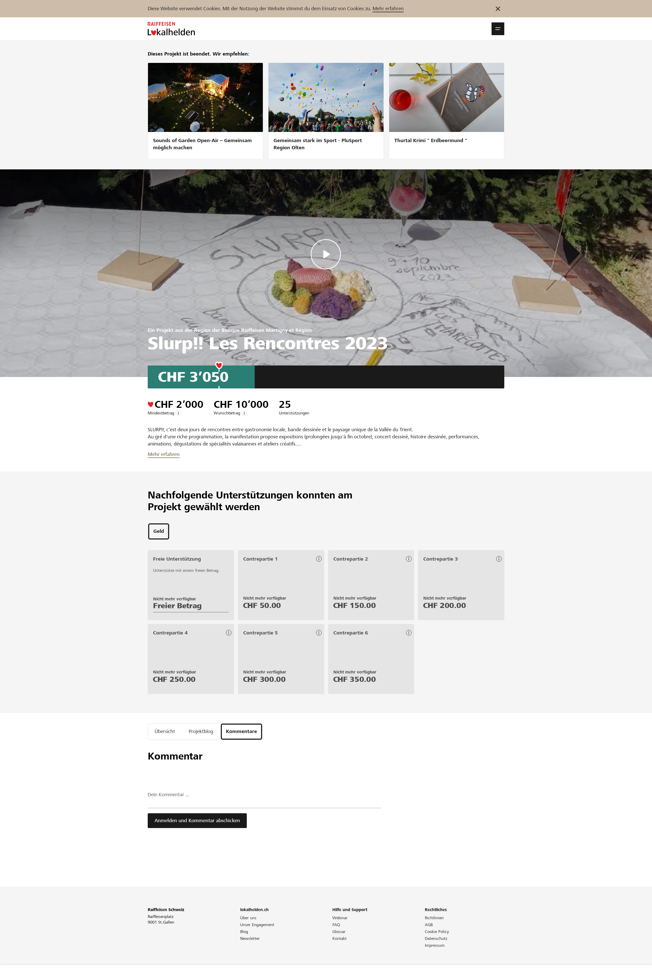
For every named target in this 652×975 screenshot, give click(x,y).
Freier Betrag (177, 605)
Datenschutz (436, 938)
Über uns (248, 917)
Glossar (339, 931)
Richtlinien (434, 917)
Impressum (435, 945)
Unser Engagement (257, 924)
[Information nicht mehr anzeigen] (498, 8)
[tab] (158, 531)
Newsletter (250, 938)
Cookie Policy (437, 931)
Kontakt (339, 938)
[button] (498, 28)
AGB (429, 924)
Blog (244, 931)
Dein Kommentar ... (168, 794)
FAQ (336, 924)
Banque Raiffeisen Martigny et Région (267, 330)
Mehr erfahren (388, 8)
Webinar (340, 917)
